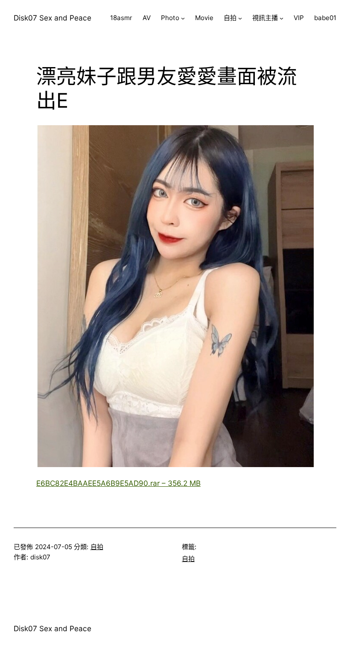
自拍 (96, 547)
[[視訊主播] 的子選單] (281, 18)
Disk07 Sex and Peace (52, 17)
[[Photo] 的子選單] (183, 18)
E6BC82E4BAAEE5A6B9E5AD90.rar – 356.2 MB (118, 483)
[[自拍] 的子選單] (240, 18)
